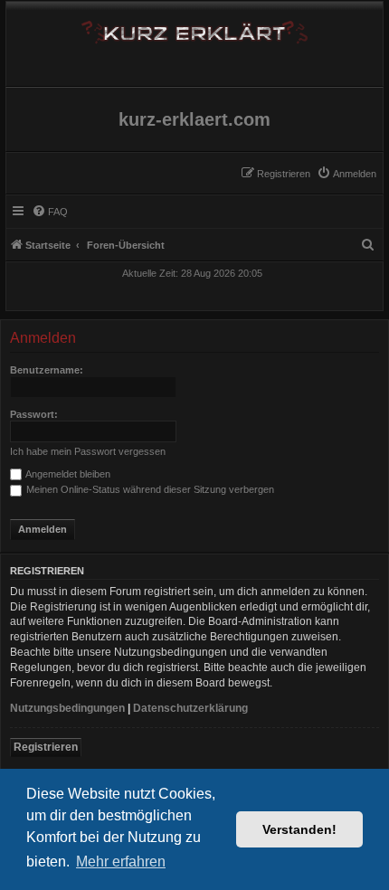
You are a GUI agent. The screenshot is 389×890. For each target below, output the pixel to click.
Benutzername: (46, 370)
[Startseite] (194, 28)
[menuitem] (346, 174)
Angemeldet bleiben (67, 474)
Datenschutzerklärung (190, 708)
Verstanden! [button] (299, 829)
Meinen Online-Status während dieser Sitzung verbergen (149, 489)
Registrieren (46, 747)
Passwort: (34, 414)
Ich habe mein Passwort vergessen (88, 451)
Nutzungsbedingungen (67, 708)
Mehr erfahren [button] (121, 861)
